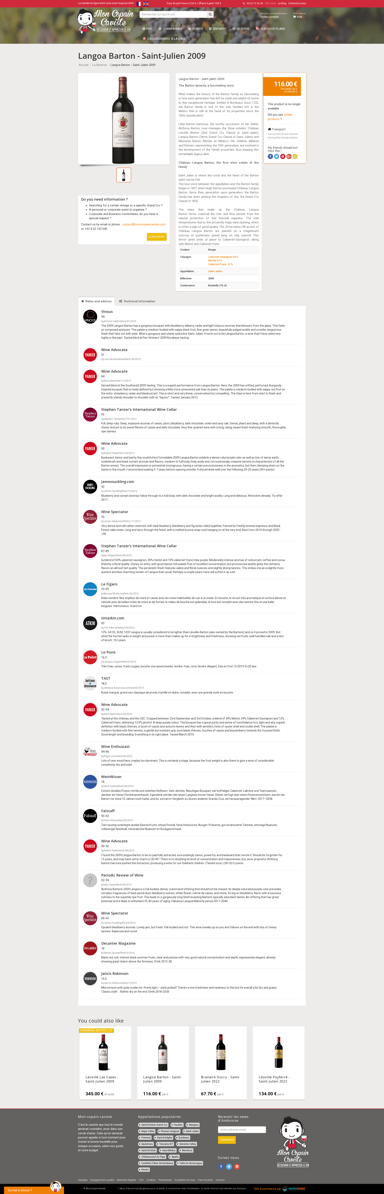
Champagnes (171, 29)
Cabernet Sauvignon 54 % (223, 256)
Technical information (139, 301)
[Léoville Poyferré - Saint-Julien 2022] (279, 1062)
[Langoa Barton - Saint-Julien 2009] (163, 1062)
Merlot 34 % (215, 260)
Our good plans (272, 29)
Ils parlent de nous (185, 1180)
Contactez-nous (297, 3)
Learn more (157, 236)
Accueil (83, 65)
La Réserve (99, 65)
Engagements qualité (102, 1180)
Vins (149, 29)
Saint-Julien (215, 271)
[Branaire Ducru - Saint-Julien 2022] (221, 1062)
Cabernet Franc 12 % (220, 264)
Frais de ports (205, 1180)
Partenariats (165, 1180)
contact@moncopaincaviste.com (144, 224)
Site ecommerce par (268, 1189)
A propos (83, 1180)
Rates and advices (98, 301)
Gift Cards (270, 3)
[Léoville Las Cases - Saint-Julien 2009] (105, 1062)
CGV (141, 1180)
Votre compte (273, 15)
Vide (299, 15)
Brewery (219, 29)
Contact (220, 1180)
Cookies (151, 1180)
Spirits (197, 29)
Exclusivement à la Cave (166, 39)
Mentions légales (126, 1180)
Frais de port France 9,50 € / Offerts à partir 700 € (194, 3)
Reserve (242, 29)
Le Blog (282, 3)
